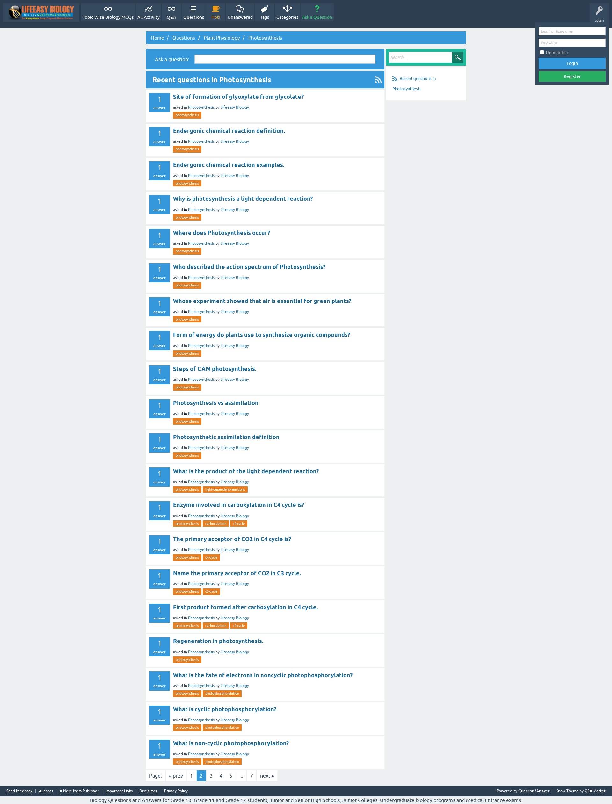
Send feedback (19, 791)
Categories (287, 17)
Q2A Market (595, 791)
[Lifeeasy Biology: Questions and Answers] (41, 12)
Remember (557, 52)
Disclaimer (148, 791)
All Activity (148, 17)
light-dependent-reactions (225, 489)
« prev (176, 776)
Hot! (215, 17)
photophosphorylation (222, 693)
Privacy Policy (176, 791)
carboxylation (215, 523)
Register (572, 76)
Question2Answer (534, 791)
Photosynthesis (201, 107)
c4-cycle (239, 523)
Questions (193, 17)
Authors (46, 791)
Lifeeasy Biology (235, 107)
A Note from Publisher (79, 791)
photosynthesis (187, 115)
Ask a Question (317, 17)
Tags (264, 17)
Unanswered (240, 17)
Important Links (119, 791)
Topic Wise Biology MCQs (108, 17)
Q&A (171, 17)
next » (267, 776)
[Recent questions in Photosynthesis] (378, 79)
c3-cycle (211, 591)
